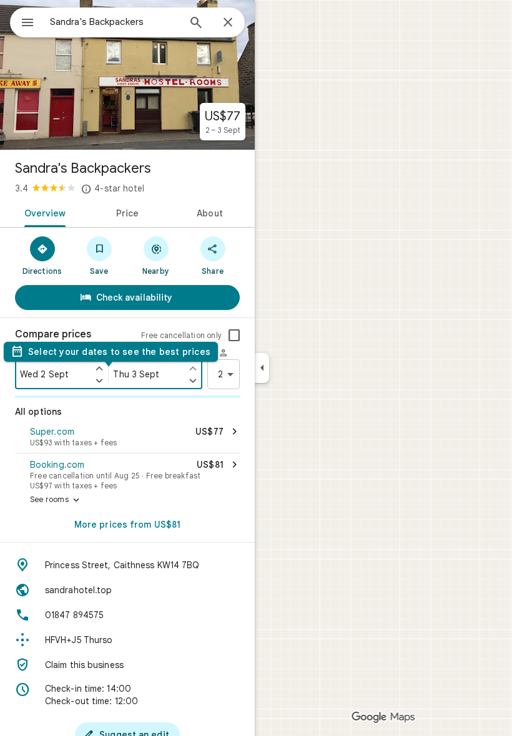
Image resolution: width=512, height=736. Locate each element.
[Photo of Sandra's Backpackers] (127, 75)
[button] (127, 438)
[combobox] (114, 21)
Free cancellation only (181, 335)
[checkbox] (234, 335)
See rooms (56, 500)
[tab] (43, 212)
